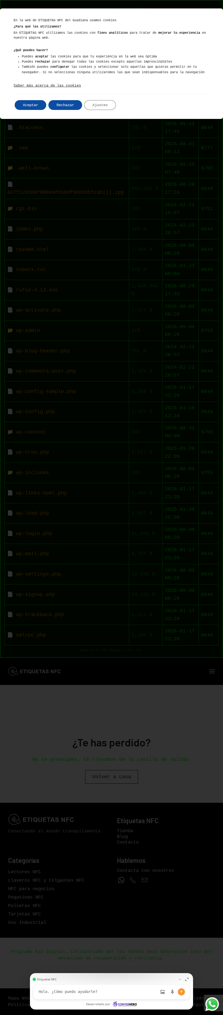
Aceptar (30, 105)
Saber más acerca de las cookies (47, 86)
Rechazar (65, 105)
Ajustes (100, 105)
